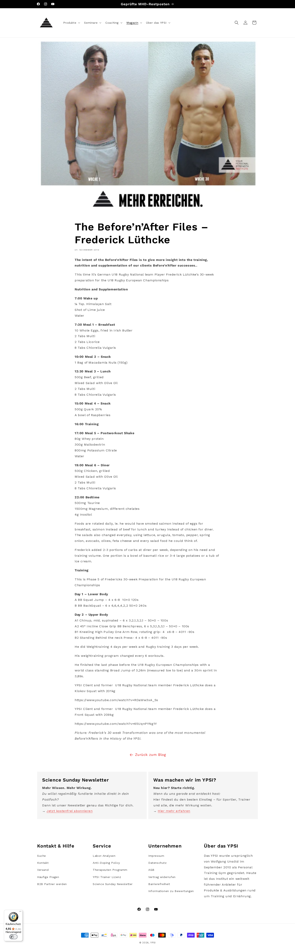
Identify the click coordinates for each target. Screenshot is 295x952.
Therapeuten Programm (110, 869)
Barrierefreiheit (159, 884)
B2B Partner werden (52, 884)
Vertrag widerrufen (162, 877)
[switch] (13, 936)
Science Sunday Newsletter (113, 884)
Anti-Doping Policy (106, 862)
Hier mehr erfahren (174, 811)
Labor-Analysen (104, 855)
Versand (43, 869)
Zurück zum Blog (150, 754)
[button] (71, 22)
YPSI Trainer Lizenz (107, 877)
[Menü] (20, 912)
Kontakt (43, 862)
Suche (41, 855)
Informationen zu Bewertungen (171, 891)
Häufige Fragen (48, 877)
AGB (151, 869)
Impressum (156, 855)
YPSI (153, 942)
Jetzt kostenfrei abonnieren (70, 811)
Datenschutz (157, 862)
